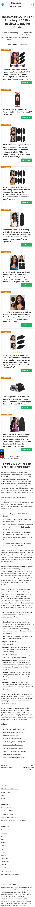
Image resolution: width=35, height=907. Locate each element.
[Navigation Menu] (31, 4)
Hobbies (5, 858)
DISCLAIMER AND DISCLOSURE (11, 874)
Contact (4, 798)
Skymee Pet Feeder (8, 808)
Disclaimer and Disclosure (10, 789)
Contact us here (18, 717)
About (3, 795)
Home (3, 830)
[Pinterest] (2, 456)
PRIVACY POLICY (7, 871)
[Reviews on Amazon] (17, 352)
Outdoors (5, 861)
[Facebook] (2, 450)
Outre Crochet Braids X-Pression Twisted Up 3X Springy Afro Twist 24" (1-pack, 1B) (17, 112)
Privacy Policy (6, 792)
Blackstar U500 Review (9, 811)
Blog (2, 836)
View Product (26, 82)
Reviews (4, 833)
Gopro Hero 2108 (7, 814)
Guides (3, 842)
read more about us (8, 719)
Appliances (5, 849)
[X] (2, 453)
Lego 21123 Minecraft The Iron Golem (13, 820)
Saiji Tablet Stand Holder (9, 817)
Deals (3, 839)
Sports (3, 855)
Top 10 (3, 846)
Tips (3, 852)
